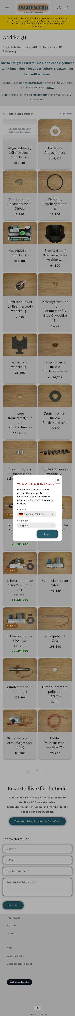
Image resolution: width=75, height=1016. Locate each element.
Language (22, 520)
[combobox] (31, 514)
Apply (47, 534)
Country (21, 509)
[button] (58, 480)
